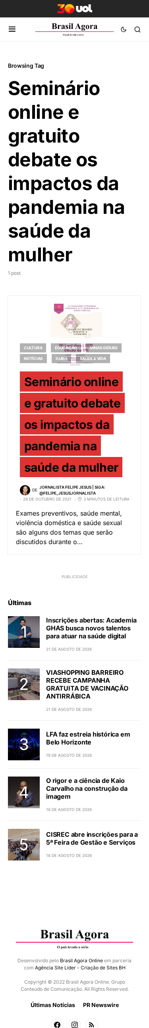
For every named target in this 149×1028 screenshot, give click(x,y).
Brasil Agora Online (81, 960)
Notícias (33, 358)
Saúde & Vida (93, 358)
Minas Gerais (104, 347)
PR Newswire (101, 1004)
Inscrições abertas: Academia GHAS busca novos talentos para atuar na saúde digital (91, 628)
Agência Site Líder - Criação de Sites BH (80, 968)
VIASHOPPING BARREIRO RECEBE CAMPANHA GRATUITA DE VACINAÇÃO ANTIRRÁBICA (87, 684)
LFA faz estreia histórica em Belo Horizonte (88, 738)
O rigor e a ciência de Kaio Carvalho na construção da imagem (87, 788)
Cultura (33, 347)
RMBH (61, 358)
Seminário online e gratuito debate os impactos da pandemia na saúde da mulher (72, 424)
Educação (66, 347)
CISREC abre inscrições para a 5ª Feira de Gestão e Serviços (92, 838)
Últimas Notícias (53, 1004)
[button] (12, 29)
